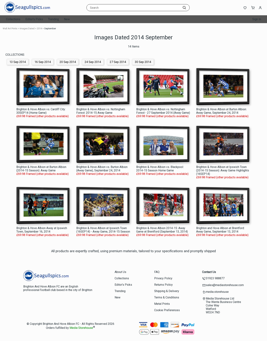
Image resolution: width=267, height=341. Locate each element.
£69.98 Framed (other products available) (42, 116)
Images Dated (27, 28)
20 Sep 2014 (68, 62)
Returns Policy (163, 284)
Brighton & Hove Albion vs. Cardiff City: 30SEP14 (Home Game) (41, 111)
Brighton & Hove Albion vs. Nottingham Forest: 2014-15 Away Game (100, 111)
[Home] (27, 11)
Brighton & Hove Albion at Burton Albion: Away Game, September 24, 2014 (221, 111)
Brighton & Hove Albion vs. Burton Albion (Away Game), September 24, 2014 (102, 168)
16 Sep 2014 (43, 62)
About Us (120, 272)
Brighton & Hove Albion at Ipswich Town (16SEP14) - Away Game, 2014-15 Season (103, 229)
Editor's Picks (34, 19)
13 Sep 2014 (17, 62)
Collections (13, 19)
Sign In (256, 19)
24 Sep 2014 (93, 62)
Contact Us (209, 272)
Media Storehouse (81, 328)
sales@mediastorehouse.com (225, 285)
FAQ (156, 272)
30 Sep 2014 (143, 62)
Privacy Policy (163, 278)
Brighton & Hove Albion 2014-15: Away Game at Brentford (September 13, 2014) (162, 229)
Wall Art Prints (10, 28)
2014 (39, 28)
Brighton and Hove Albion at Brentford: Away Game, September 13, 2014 (220, 229)
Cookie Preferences (167, 310)
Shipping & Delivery (166, 291)
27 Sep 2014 (118, 62)
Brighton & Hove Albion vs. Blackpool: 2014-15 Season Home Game (160, 168)
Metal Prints (162, 304)
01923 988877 (215, 278)
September (50, 28)
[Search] (184, 7)
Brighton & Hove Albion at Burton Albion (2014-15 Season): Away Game (41, 168)
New (67, 19)
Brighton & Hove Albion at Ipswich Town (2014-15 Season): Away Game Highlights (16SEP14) (222, 170)
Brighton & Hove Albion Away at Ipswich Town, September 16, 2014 (41, 229)
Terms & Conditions (166, 297)
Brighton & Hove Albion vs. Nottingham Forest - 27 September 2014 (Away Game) (163, 111)
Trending (53, 19)
